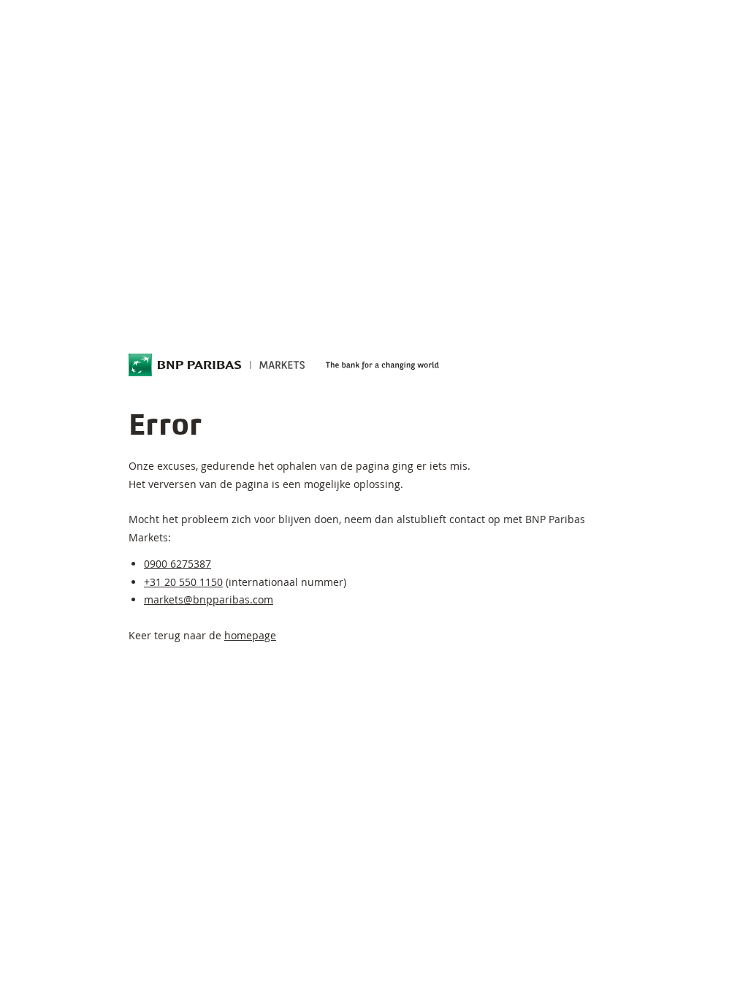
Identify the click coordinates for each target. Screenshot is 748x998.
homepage (250, 635)
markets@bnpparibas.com (208, 599)
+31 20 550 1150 (183, 582)
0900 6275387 (177, 564)
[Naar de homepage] (217, 365)
